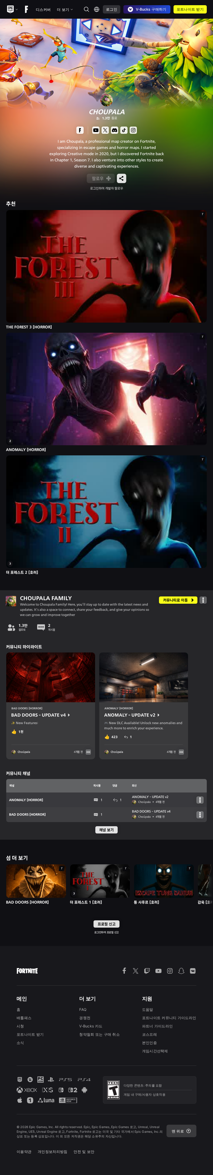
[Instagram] (133, 130)
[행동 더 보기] (203, 600)
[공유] (121, 178)
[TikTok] (124, 130)
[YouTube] (95, 130)
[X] (105, 130)
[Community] (80, 130)
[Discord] (114, 130)
